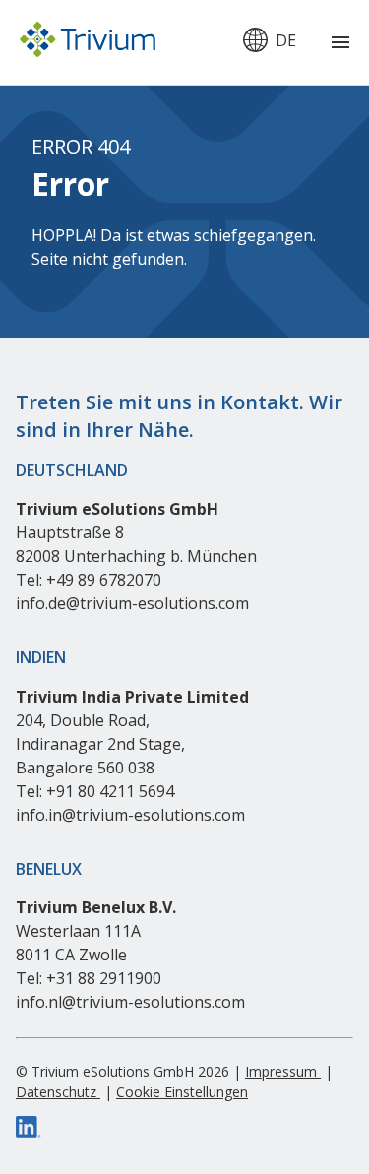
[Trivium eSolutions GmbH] (87, 43)
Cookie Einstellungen (182, 1091)
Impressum (283, 1071)
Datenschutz (58, 1091)
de (286, 40)
